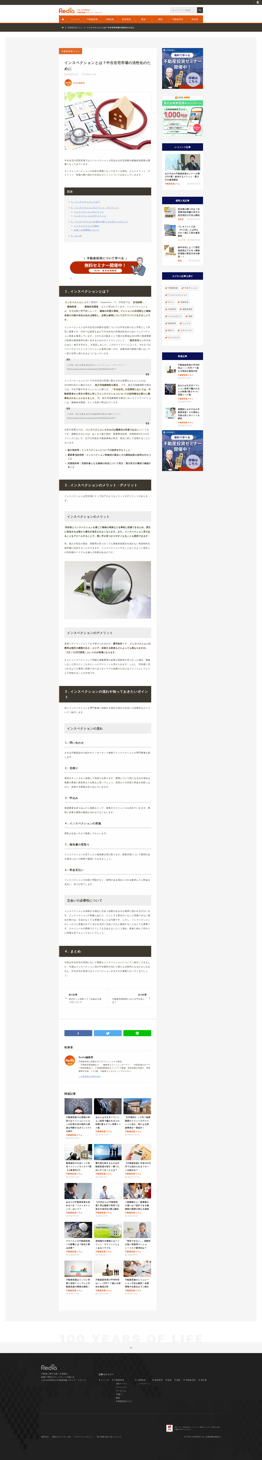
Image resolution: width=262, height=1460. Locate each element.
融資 (118, 1398)
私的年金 (184, 302)
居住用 (194, 19)
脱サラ (171, 330)
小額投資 (109, 19)
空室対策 (172, 309)
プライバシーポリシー (84, 1437)
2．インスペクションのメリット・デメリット (95, 207)
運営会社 (45, 1437)
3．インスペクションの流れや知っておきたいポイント (99, 221)
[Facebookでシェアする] (78, 1033)
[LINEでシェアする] (137, 1033)
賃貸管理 (126, 19)
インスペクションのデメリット (90, 215)
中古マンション (191, 288)
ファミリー (121, 1387)
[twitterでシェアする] (108, 1033)
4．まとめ (76, 235)
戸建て (119, 1394)
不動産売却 (177, 19)
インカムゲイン (175, 316)
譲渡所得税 (187, 309)
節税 (190, 316)
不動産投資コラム (124, 1401)
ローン (171, 302)
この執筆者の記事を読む (90, 1076)
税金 (143, 19)
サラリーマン (186, 330)
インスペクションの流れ (86, 225)
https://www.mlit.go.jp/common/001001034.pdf (90, 369)
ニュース (75, 19)
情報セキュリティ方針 (61, 1437)
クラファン (144, 1383)
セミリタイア (174, 337)
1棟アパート (121, 1383)
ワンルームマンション (177, 295)
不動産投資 (92, 19)
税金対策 (172, 323)
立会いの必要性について (86, 230)
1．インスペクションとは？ (85, 201)
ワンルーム (121, 1391)
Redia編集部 (86, 1057)
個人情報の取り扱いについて (109, 1437)
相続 (160, 19)
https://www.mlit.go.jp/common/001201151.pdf (90, 418)
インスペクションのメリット (89, 211)
